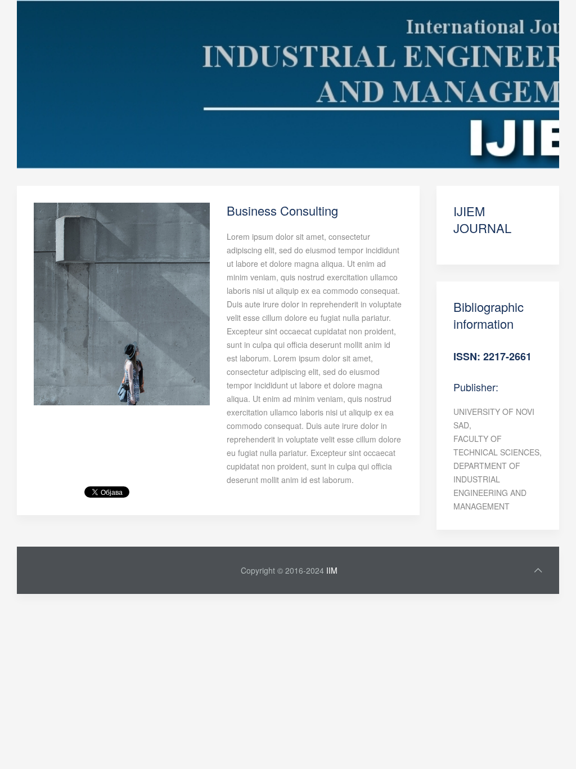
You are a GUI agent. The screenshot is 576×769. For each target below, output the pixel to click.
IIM (332, 570)
